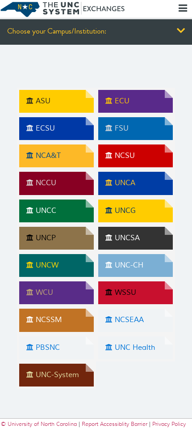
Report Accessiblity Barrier (114, 424)
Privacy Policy (169, 424)
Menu (184, 8)
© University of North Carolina (40, 424)
